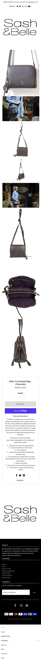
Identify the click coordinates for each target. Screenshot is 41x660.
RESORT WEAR (5, 636)
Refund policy (6, 577)
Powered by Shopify (27, 619)
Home (3, 632)
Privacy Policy (6, 573)
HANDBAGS (4, 641)
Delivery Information (8, 571)
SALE (2, 658)
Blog (2, 649)
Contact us (20, 480)
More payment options (20, 416)
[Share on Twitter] (20, 476)
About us (4, 645)
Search (4, 564)
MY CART (26, 6)
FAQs (3, 566)
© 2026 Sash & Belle (14, 619)
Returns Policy (6, 569)
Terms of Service (7, 575)
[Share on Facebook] (16, 476)
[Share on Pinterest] (24, 476)
